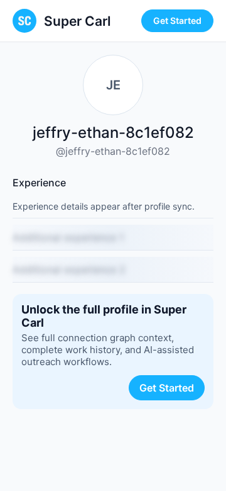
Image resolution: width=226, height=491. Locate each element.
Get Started (177, 20)
